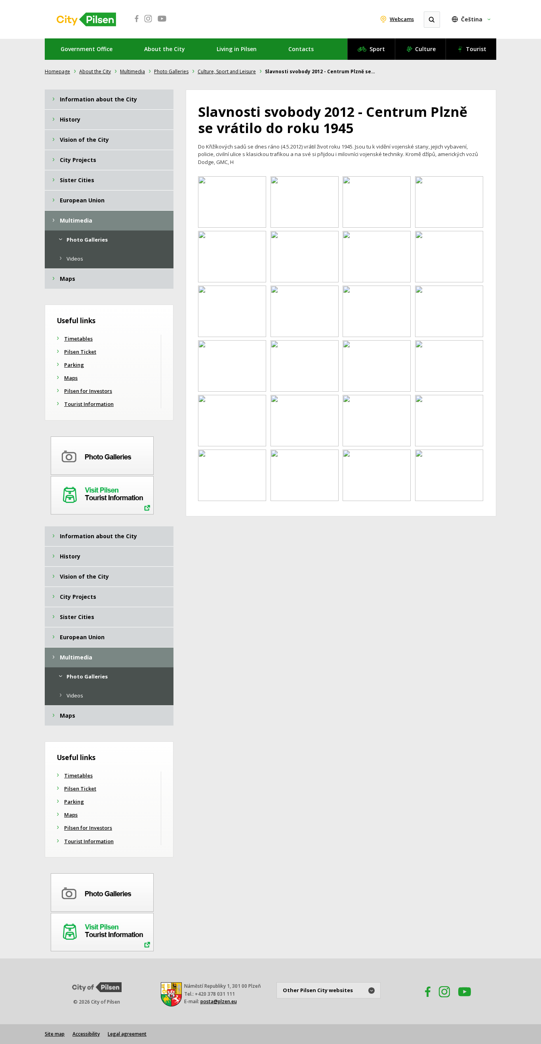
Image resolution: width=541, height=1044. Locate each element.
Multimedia (132, 71)
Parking (74, 364)
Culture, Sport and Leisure (227, 71)
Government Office (86, 49)
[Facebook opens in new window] (134, 23)
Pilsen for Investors (88, 390)
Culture (425, 49)
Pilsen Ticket (80, 351)
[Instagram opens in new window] (148, 23)
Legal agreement (127, 1034)
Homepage (57, 71)
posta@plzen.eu (218, 1001)
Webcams (402, 19)
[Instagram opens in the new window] (444, 999)
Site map (55, 1034)
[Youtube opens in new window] (162, 23)
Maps (71, 377)
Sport (377, 49)
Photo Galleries (171, 71)
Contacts (301, 49)
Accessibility (86, 1034)
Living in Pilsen (237, 49)
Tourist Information (89, 404)
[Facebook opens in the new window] (424, 999)
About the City (164, 49)
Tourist (476, 49)
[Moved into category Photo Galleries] (102, 454)
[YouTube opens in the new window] (464, 999)
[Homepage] (86, 19)
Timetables (78, 338)
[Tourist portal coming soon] (102, 494)
